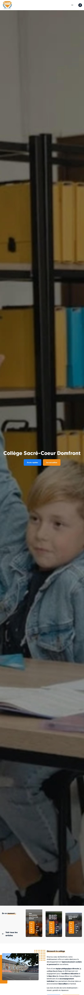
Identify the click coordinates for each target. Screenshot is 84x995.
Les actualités (51, 462)
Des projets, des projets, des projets (53, 917)
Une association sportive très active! (33, 916)
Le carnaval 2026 (73, 918)
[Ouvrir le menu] (72, 5)
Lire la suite (33, 928)
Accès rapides (32, 462)
